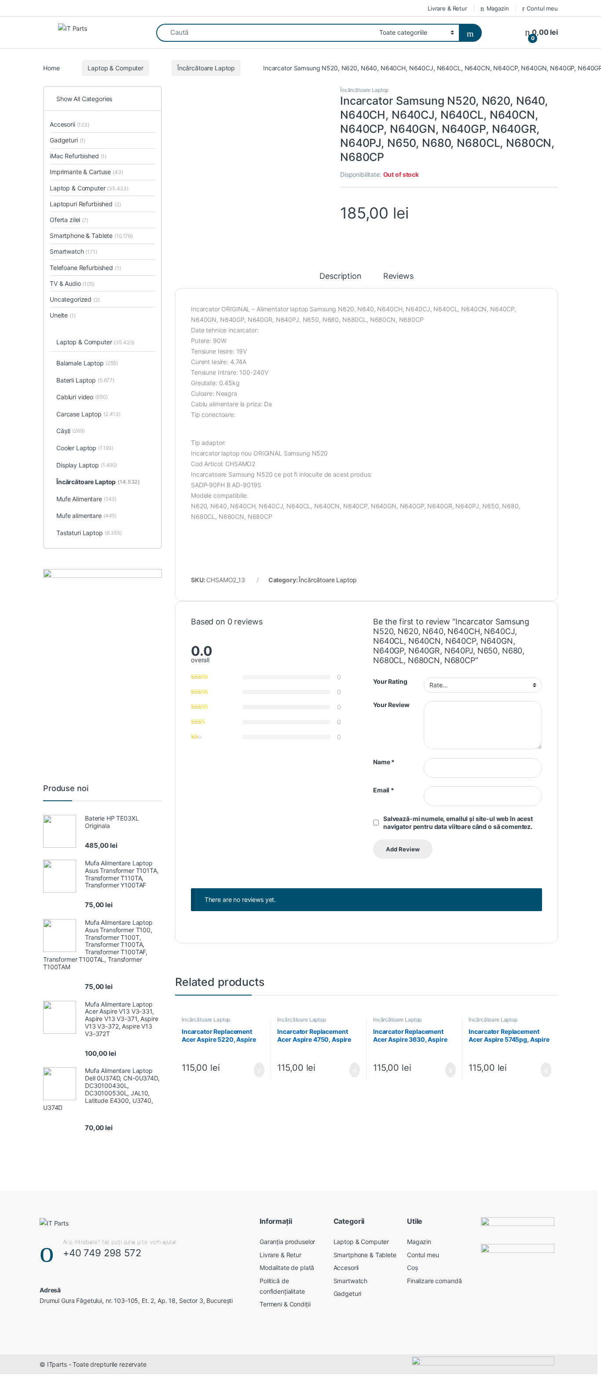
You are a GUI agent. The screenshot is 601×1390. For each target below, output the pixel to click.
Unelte (63, 315)
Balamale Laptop (87, 363)
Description (340, 276)
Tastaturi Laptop (89, 532)
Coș (412, 1267)
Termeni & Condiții (285, 1304)
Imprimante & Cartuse (86, 171)
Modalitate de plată (287, 1267)
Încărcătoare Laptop (206, 68)
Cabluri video (82, 397)
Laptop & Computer (115, 68)
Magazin (498, 8)
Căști (70, 430)
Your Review (391, 704)
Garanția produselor (287, 1241)
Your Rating (390, 681)
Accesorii (69, 124)
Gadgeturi (67, 140)
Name (384, 762)
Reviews (398, 276)
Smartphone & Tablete (91, 235)
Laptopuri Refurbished (85, 204)
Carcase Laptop (88, 414)
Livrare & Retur (447, 8)
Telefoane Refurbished (85, 267)
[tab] (340, 280)
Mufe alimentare (86, 515)
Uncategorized (75, 299)
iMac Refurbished (78, 156)
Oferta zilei (69, 219)
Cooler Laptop (85, 448)
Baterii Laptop (85, 380)
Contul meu (542, 8)
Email (383, 790)
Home (51, 68)
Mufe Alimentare (86, 499)
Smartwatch (73, 251)
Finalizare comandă (434, 1280)
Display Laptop (86, 465)
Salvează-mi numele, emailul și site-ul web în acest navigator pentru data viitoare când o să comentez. (458, 822)
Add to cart (258, 1069)
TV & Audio (72, 283)
